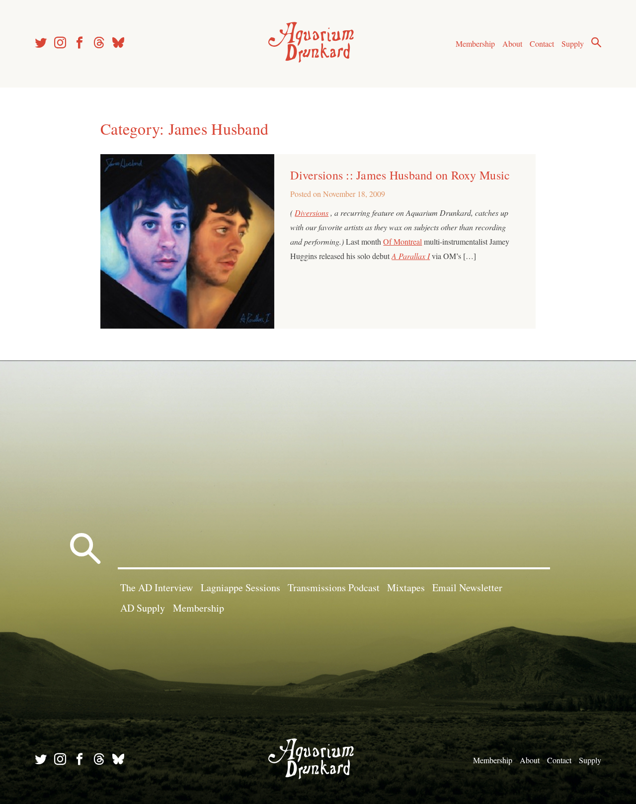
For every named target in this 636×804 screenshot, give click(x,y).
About (512, 43)
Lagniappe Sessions (240, 587)
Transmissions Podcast (334, 587)
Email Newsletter (467, 587)
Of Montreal (402, 241)
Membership (475, 43)
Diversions (311, 212)
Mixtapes (406, 587)
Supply (572, 43)
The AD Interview (156, 587)
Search (596, 42)
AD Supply (142, 608)
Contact (542, 43)
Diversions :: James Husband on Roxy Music (400, 175)
